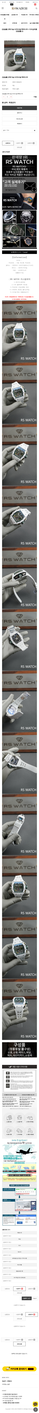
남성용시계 (14, 14)
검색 (36, 8)
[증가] (10, 96)
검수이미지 (24, 23)
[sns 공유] (34, 130)
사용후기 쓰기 (27, 1298)
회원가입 (11, 2)
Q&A (4, 23)
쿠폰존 (27, 2)
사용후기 (19, 143)
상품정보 (7, 143)
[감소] (3, 96)
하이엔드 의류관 (34, 14)
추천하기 (19, 123)
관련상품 (19, 147)
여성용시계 (24, 14)
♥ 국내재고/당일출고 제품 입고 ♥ (12, 1398)
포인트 (4, 85)
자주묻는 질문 (6, 1384)
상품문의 (30, 143)
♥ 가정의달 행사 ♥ (8, 1400)
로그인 (4, 2)
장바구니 (35, 2)
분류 (2, 8)
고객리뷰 (14, 23)
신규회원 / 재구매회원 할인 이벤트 (12, 1396)
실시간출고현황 (34, 23)
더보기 (35, 1298)
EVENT (4, 1390)
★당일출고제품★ (4, 17)
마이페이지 (19, 2)
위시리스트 (19, 119)
